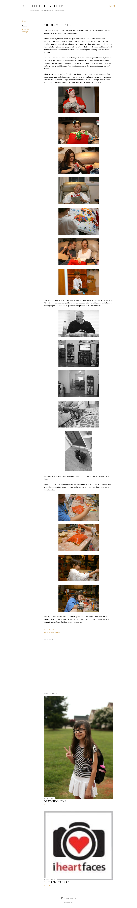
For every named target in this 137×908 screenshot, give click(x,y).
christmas (25, 29)
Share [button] (24, 21)
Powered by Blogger (70, 898)
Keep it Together (46, 6)
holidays (25, 32)
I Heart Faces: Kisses (56, 882)
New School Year (55, 801)
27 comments (53, 886)
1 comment (52, 805)
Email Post (52, 630)
